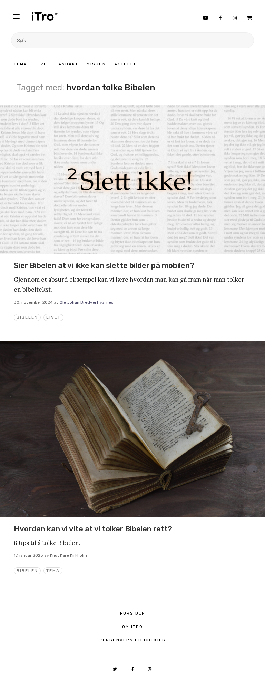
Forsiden (132, 613)
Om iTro (132, 626)
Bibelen (27, 317)
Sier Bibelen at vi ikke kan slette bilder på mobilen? (104, 265)
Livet (43, 64)
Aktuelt (125, 64)
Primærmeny (16, 16)
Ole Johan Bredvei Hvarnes (87, 302)
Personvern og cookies (133, 640)
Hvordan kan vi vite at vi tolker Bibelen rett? (93, 529)
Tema (20, 64)
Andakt (68, 64)
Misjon (96, 64)
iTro (45, 16)
